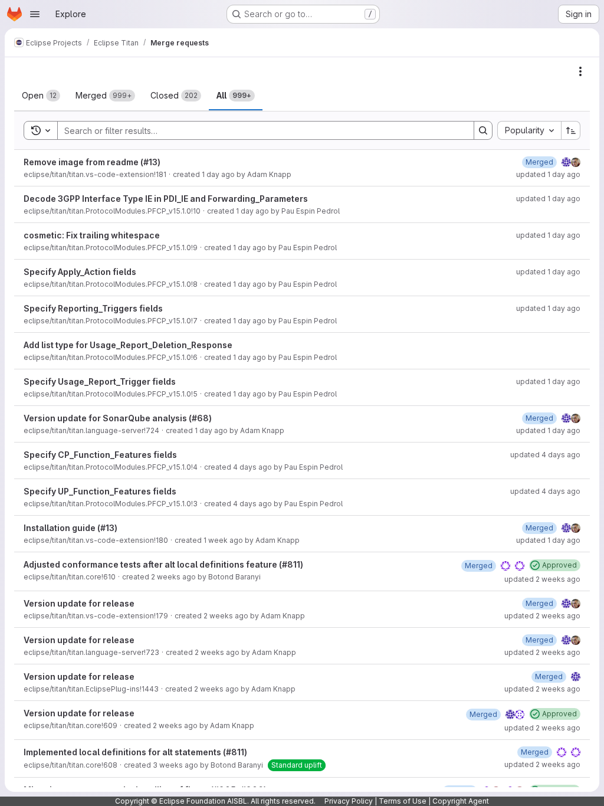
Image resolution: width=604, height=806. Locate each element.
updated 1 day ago (548, 174)
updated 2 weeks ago (542, 579)
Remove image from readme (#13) (92, 162)
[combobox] (529, 130)
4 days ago (252, 467)
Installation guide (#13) (70, 528)
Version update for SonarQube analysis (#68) (118, 418)
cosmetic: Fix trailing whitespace (92, 235)
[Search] (483, 130)
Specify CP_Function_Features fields (100, 455)
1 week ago (223, 540)
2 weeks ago (173, 576)
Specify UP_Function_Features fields (100, 491)
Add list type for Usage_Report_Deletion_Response (128, 345)
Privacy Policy (348, 801)
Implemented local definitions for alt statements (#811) (135, 752)
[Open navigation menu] (34, 14)
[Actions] (580, 71)
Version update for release (79, 603)
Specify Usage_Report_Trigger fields (100, 381)
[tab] (41, 95)
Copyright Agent (460, 801)
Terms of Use (402, 801)
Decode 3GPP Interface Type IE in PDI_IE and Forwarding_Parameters (166, 199)
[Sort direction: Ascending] (571, 130)
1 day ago (218, 174)
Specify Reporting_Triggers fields (93, 308)
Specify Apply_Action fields (80, 272)
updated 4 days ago (545, 454)
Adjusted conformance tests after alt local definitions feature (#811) (163, 564)
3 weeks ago (175, 765)
